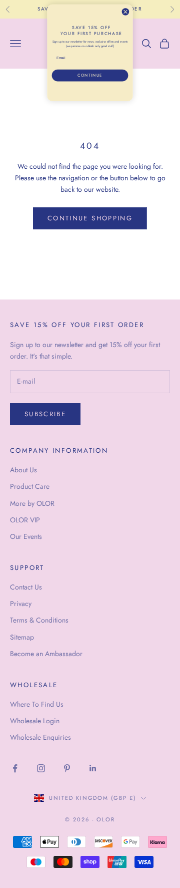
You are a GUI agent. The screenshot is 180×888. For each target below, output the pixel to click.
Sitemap (22, 637)
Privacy (21, 604)
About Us (23, 470)
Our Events (26, 536)
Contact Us (26, 587)
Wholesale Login (35, 721)
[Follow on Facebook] (15, 768)
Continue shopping (90, 218)
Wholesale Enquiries (40, 737)
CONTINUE (90, 75)
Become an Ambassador (46, 654)
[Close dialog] (125, 12)
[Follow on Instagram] (41, 768)
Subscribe (45, 414)
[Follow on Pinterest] (67, 768)
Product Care (30, 486)
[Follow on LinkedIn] (93, 768)
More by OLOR (32, 503)
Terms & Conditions (39, 620)
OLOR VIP (25, 520)
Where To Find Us (37, 704)
